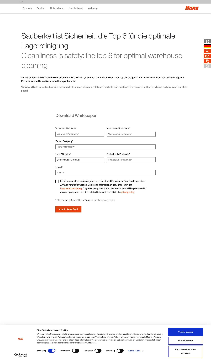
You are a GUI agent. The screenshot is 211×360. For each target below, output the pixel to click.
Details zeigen (134, 351)
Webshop (93, 8)
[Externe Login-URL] (207, 66)
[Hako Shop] (207, 41)
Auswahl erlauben (185, 341)
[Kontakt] (207, 56)
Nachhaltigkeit (76, 8)
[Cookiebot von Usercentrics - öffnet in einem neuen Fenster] (20, 355)
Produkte (27, 8)
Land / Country (63, 154)
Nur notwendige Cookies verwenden (185, 351)
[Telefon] (207, 61)
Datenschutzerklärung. (71, 188)
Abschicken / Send (68, 209)
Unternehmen (57, 8)
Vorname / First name (66, 128)
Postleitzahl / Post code (118, 154)
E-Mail (59, 167)
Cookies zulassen (185, 332)
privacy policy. (128, 192)
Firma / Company (64, 141)
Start (21, 2)
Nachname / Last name (118, 128)
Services (41, 8)
